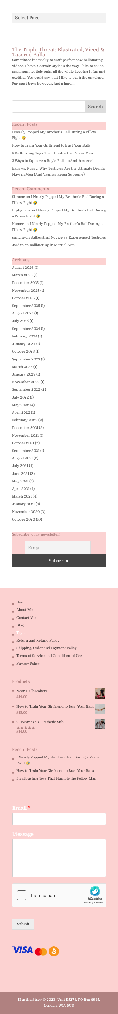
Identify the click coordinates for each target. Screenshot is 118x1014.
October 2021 (23, 443)
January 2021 (23, 504)
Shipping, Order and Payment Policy (46, 648)
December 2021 (25, 428)
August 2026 (23, 268)
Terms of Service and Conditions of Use (49, 656)
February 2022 (24, 420)
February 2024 (24, 336)
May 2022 (20, 405)
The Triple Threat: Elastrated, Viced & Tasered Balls (58, 52)
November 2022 (26, 382)
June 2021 (20, 474)
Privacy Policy (28, 663)
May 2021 (20, 481)
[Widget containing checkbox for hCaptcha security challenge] (59, 895)
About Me (24, 610)
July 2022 (20, 397)
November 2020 (26, 512)
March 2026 (22, 275)
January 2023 (23, 374)
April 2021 (20, 489)
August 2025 (22, 313)
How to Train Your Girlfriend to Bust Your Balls (51, 145)
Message (23, 834)
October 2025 (23, 298)
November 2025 (25, 291)
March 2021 (22, 496)
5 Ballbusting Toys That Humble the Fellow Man (52, 153)
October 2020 (23, 519)
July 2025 (20, 321)
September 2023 (26, 359)
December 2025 (25, 283)
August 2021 (22, 458)
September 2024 (26, 329)
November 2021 (25, 436)
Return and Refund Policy (37, 640)
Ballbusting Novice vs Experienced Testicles (68, 237)
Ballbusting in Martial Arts (52, 245)
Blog (20, 625)
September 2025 (26, 306)
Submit (23, 924)
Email (21, 808)
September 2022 (26, 390)
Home (21, 602)
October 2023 (23, 351)
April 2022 (21, 413)
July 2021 (20, 466)
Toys (20, 633)
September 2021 (25, 451)
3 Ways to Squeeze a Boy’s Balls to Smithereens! (52, 161)
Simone (18, 197)
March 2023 (22, 367)
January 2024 (23, 344)
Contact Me (26, 618)
